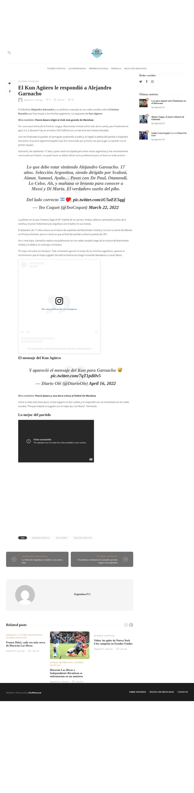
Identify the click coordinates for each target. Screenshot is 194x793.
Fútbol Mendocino (31, 635)
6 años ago (21, 651)
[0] (143, 102)
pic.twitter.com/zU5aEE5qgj (99, 199)
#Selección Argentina (83, 538)
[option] (26, 641)
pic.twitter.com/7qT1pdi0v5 (76, 375)
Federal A (116, 69)
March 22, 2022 (104, 207)
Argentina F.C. (29, 100)
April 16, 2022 (102, 383)
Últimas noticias (56, 69)
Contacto (182, 692)
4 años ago (39, 100)
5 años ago (109, 649)
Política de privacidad (162, 692)
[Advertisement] (97, 21)
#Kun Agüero (61, 538)
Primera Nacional (98, 69)
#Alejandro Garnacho (40, 538)
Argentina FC (159, 107)
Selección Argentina (135, 69)
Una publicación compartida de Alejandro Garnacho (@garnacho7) (59, 348)
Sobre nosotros (137, 692)
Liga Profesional (77, 69)
